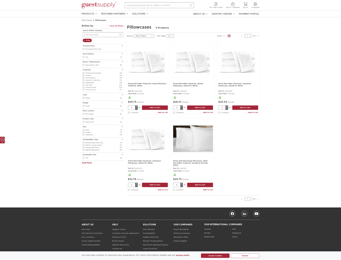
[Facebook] (232, 214)
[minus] (136, 109)
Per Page (161, 36)
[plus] (136, 106)
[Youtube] (256, 214)
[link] (89, 14)
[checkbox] (83, 49)
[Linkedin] (244, 214)
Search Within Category (92, 30)
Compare (134, 112)
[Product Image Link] (148, 62)
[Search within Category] (120, 34)
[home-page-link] (99, 5)
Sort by (130, 36)
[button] (89, 14)
